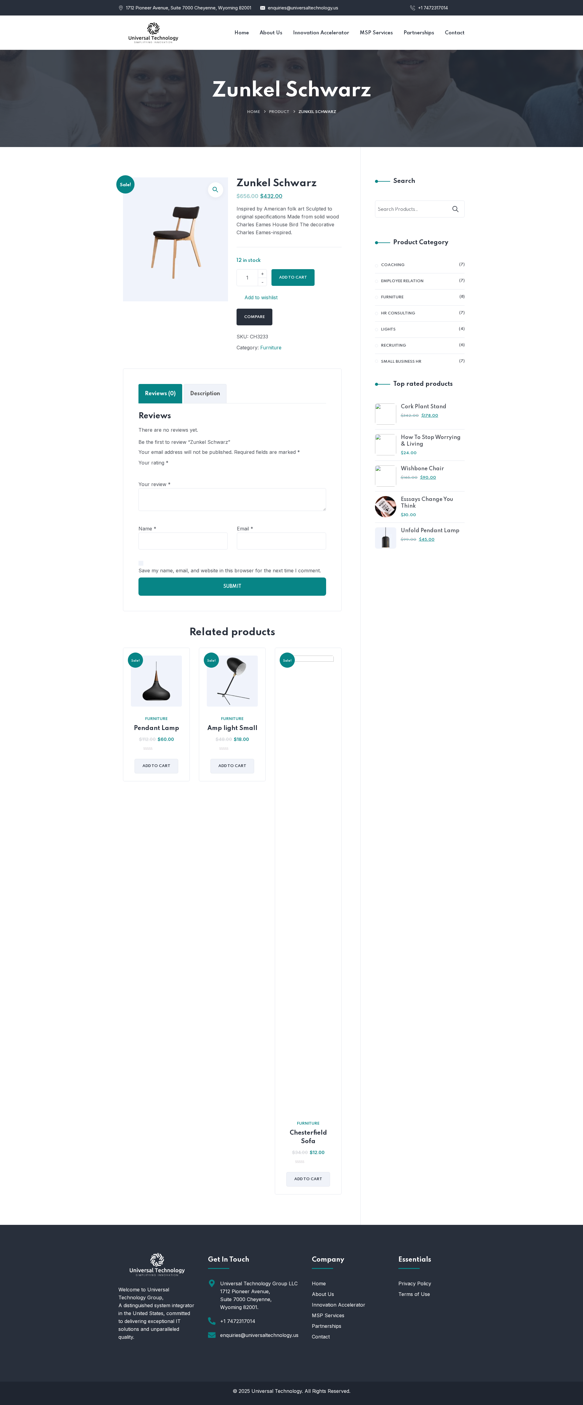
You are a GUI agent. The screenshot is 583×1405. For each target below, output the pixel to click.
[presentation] (124, 926)
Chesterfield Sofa (308, 1137)
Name (147, 529)
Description (205, 393)
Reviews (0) (160, 393)
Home (253, 112)
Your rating (153, 463)
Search (404, 181)
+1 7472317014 (433, 8)
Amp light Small (232, 728)
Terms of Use (414, 1294)
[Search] (456, 209)
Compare (254, 317)
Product (279, 112)
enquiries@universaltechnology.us (303, 8)
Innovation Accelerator (338, 1305)
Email (245, 529)
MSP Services (328, 1315)
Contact (321, 1337)
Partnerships (326, 1326)
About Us (323, 1294)
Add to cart (293, 277)
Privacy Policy (414, 1283)
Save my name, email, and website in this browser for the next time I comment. (229, 570)
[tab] (160, 393)
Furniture (270, 347)
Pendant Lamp (156, 728)
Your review (154, 484)
